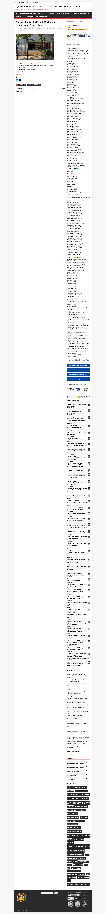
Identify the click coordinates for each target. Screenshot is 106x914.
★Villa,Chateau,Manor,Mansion (74, 311)
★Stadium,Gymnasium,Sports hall (74, 312)
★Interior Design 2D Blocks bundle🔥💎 (76, 50)
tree (68, 881)
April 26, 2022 (20, 28)
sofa (88, 874)
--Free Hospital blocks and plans (74, 103)
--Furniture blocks (71, 76)
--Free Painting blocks (72, 150)
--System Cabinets (71, 73)
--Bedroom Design (71, 273)
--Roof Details (70, 186)
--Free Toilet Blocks (71, 158)
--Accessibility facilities (72, 196)
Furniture (80, 821)
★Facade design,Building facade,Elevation (76, 325)
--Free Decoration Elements (73, 136)
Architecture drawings (81, 802)
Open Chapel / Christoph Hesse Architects (76, 702)
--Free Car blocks (71, 142)
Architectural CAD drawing (79, 794)
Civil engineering (70, 286)
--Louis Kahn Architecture (72, 246)
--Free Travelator (71, 128)
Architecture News (57, 28)
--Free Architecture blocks (73, 134)
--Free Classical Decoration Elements (75, 111)
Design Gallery (70, 56)
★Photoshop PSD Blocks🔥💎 (74, 262)
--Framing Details (71, 184)
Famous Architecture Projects (74, 163)
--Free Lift (69, 124)
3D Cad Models (70, 290)
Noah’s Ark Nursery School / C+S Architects (77, 741)
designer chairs (73, 817)
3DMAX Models (70, 288)
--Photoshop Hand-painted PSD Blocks (76, 267)
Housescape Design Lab (30, 63)
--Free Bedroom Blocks (72, 100)
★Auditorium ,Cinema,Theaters (74, 341)
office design (72, 861)
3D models (70, 791)
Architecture (41, 28)
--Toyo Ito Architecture (72, 251)
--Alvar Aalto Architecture (72, 241)
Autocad (70, 807)
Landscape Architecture (82, 846)
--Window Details (71, 191)
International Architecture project (74, 165)
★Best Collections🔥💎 (72, 48)
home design (73, 827)
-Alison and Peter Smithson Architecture (76, 223)
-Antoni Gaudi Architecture (73, 226)
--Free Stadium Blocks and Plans (74, 108)
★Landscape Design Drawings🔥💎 (75, 301)
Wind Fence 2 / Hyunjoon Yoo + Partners (76, 743)
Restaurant (37, 84)
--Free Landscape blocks (72, 149)
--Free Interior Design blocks (73, 133)
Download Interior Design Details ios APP (78, 379)
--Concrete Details (71, 170)
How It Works (19, 16)
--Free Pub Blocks (71, 107)
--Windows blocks (71, 79)
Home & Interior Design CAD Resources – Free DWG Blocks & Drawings (35, 13)
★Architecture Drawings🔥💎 (73, 257)
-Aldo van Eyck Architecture (73, 222)
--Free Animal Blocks (71, 141)
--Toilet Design (70, 283)
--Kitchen (69, 61)
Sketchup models (71, 353)
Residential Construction (74, 871)
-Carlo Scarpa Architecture (73, 205)
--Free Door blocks (71, 144)
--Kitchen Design (70, 278)
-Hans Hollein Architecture (73, 228)
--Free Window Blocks (72, 162)
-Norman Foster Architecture (73, 236)
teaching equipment (83, 877)
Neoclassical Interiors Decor (76, 858)
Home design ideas (21, 30)
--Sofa (68, 68)
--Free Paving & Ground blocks (74, 152)
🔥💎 (86, 29)
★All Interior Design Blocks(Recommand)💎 (77, 53)
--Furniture (69, 64)
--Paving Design (70, 281)
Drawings (71, 821)
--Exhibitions (69, 260)
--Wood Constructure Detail (73, 192)
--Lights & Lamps (71, 69)
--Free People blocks (71, 154)
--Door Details (70, 181)
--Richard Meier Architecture (73, 247)
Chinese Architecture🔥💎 (73, 354)
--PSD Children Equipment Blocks (74, 264)
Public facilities (75, 868)
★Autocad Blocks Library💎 (73, 60)
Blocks (83, 810)
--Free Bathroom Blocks (72, 129)
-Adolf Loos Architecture (72, 220)
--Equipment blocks (71, 81)
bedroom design (75, 810)
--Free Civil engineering (72, 121)
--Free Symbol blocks (71, 157)
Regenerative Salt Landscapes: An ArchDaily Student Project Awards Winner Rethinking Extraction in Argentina (77, 717)
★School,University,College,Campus (75, 317)
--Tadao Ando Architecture (73, 249)
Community (22, 84)
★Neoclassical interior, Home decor (75, 350)
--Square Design (70, 306)
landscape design (75, 851)
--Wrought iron (70, 299)
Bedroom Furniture (71, 66)
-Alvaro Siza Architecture (72, 225)
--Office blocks (70, 82)
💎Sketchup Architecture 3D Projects (75, 167)
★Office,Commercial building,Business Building (78, 319)
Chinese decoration (71, 356)
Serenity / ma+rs (70, 721)
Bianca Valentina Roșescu (31, 28)
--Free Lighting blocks (72, 116)
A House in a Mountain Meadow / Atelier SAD (77, 705)
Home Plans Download (72, 295)
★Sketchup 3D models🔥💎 (73, 293)
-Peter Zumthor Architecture (73, 239)
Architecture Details (77, 798)
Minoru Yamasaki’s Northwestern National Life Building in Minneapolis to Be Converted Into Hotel (77, 725)
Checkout (30, 16)
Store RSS (71, 758)
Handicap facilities (72, 824)
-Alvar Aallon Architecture (72, 202)
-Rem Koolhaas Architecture (73, 215)
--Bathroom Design (71, 272)
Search (81, 21)
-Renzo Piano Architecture (73, 217)
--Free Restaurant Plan (72, 126)
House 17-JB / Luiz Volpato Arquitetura (76, 696)
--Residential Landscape (72, 303)
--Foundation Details (71, 183)
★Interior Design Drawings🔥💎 (74, 270)
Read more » (19, 74)
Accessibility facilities (81, 790)
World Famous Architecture (80, 884)
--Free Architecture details (73, 119)
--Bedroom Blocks (71, 77)
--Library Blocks (70, 90)
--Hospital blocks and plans (73, 87)
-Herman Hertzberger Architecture (74, 230)
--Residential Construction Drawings (75, 259)
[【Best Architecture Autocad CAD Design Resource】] (27, 2)
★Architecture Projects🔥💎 (73, 256)
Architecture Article (49, 28)
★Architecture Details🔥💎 (73, 168)
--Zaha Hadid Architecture (73, 252)
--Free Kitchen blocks (71, 115)
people (69, 865)
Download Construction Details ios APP (78, 370)
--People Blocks (70, 85)
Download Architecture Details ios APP (77, 365)
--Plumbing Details (71, 173)
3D (68, 787)
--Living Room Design (72, 280)
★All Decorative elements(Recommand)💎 (77, 58)
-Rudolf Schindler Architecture (73, 218)
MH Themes (35, 910)
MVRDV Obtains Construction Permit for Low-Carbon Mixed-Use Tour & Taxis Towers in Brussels (77, 733)
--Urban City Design (71, 304)
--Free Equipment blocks (72, 113)
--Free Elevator (70, 123)
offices (29, 84)
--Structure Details (71, 189)
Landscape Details (75, 855)
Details (84, 817)
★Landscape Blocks (71, 296)
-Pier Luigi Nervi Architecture (73, 213)
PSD (68, 868)
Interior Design (28, 30)
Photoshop (69, 97)
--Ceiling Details (70, 176)
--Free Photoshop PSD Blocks (74, 269)
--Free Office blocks (71, 137)
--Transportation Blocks (72, 74)
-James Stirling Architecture (73, 231)
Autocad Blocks (81, 807)
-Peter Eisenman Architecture (73, 238)
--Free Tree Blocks (71, 160)
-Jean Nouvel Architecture (73, 207)
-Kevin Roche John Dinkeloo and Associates (77, 235)
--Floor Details (70, 171)
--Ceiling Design (70, 275)
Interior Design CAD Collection (83, 835)
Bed (68, 810)
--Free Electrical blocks (72, 145)
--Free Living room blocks (73, 118)
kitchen (69, 839)
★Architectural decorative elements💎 (75, 51)
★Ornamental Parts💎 (72, 55)
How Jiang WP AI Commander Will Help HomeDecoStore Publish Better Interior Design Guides (78, 675)
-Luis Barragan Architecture (73, 209)
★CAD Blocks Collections (72, 254)
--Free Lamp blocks (71, 147)
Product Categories (41, 16)
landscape (70, 842)
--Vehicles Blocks (70, 92)
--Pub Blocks (70, 89)
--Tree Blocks (70, 94)
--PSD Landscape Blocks (72, 265)
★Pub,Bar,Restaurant (72, 351)
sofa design (71, 877)
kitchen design (78, 839)
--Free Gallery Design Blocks (73, 102)
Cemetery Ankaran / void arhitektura (75, 729)
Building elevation (71, 285)
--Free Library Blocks (71, 105)
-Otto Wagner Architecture (73, 210)
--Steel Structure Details (72, 194)
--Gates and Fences (71, 298)
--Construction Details (72, 178)
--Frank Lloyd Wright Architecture (74, 243)
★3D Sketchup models (72, 291)
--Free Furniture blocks (72, 139)
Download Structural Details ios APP (77, 374)
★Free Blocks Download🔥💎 (81, 13)
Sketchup (82, 874)
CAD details (72, 814)
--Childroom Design (71, 277)
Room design (72, 874)
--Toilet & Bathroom (71, 63)
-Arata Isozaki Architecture (73, 204)
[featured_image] (35, 58)
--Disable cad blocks (71, 84)
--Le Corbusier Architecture (73, 244)
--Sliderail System (71, 188)
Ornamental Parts (83, 861)
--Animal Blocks (70, 95)
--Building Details (71, 175)
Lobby (87, 855)
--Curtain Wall (70, 179)
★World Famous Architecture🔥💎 (75, 201)
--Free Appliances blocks (72, 110)
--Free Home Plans (71, 131)
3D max (84, 787)
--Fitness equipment (71, 71)
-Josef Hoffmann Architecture (73, 233)
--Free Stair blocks (71, 155)
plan (86, 865)
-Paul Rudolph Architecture (73, 212)
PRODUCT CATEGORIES (63, 13)
